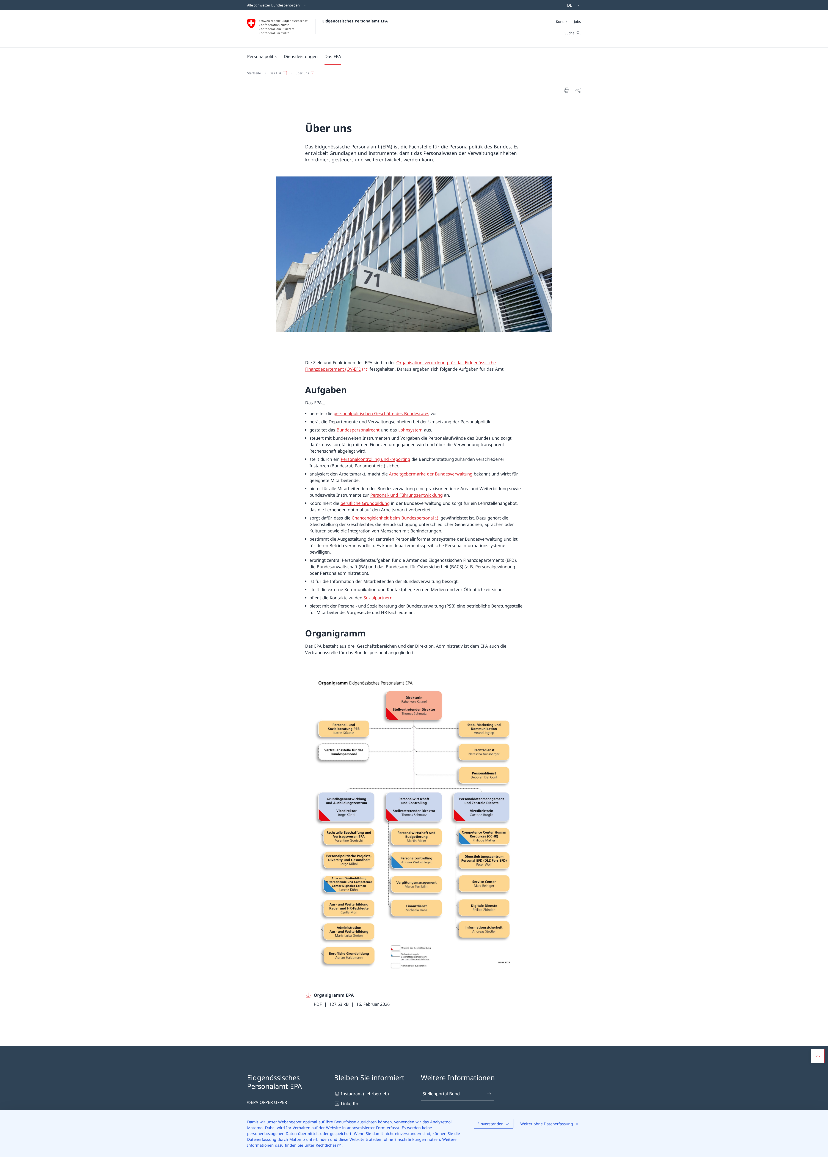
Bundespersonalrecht (358, 430)
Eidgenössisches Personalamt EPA (355, 21)
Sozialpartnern (378, 598)
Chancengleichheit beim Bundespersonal (393, 518)
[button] (262, 56)
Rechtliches (326, 1145)
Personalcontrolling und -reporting (375, 459)
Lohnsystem (410, 430)
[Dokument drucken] (566, 90)
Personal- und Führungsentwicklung (406, 495)
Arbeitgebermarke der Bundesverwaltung (430, 474)
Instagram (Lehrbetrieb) (365, 1094)
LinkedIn (349, 1104)
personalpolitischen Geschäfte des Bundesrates (381, 413)
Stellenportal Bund (441, 1094)
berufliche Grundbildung (365, 503)
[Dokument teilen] (577, 90)
